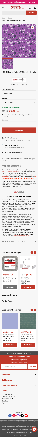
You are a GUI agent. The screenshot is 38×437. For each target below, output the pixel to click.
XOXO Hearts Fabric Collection (11, 171)
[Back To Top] (35, 434)
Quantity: (5, 120)
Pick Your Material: (8, 89)
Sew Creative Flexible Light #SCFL (25, 281)
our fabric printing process (21, 235)
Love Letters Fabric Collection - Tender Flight (27, 338)
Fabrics (10, 18)
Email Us (5, 401)
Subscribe (32, 367)
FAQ (3, 403)
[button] (3, 8)
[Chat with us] (30, 8)
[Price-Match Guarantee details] (21, 152)
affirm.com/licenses (28, 430)
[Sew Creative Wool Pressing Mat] (10, 273)
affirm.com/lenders (19, 426)
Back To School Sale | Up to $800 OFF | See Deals (19, 2)
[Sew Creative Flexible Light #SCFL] (28, 273)
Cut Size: (4, 98)
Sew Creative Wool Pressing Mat (9, 280)
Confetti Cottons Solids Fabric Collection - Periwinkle (8, 339)
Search (32, 12)
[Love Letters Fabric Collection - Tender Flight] (28, 330)
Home (3, 18)
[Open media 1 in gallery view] (32, 27)
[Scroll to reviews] (19, 75)
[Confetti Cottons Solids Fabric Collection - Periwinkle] (10, 330)
